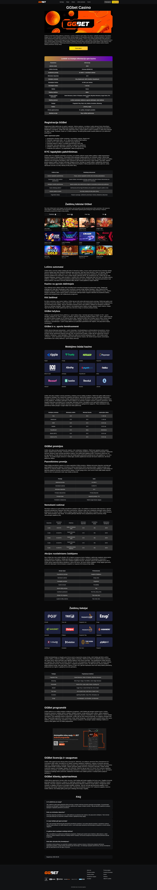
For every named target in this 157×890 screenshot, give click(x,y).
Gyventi (69, 214)
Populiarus (51, 214)
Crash (86, 214)
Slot (103, 214)
